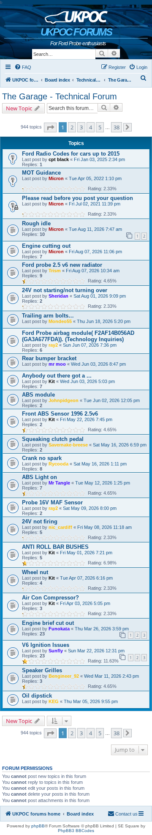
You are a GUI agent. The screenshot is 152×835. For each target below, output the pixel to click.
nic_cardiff (60, 527)
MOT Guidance (41, 173)
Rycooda (58, 463)
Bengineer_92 (64, 676)
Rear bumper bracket (49, 358)
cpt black (59, 159)
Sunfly (56, 650)
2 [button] (72, 127)
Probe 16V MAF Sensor (52, 502)
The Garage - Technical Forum (59, 96)
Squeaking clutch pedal (53, 439)
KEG (54, 701)
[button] (50, 127)
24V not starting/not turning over (64, 290)
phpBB (38, 826)
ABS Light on (39, 477)
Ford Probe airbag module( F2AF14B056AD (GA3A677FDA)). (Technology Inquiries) (78, 336)
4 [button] (90, 127)
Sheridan (58, 295)
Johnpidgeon (64, 400)
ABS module (38, 394)
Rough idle (36, 223)
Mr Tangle (59, 482)
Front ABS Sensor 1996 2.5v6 (60, 414)
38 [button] (116, 127)
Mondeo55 (60, 321)
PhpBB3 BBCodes (76, 830)
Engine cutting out (46, 246)
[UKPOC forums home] (76, 15)
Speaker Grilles (42, 670)
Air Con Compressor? (50, 597)
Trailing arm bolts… (48, 315)
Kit (52, 381)
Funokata (59, 628)
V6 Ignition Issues (45, 645)
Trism (55, 270)
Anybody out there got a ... (57, 375)
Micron (56, 178)
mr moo (57, 364)
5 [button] (99, 127)
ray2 (53, 345)
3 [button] (81, 127)
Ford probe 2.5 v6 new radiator (62, 265)
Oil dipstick (37, 696)
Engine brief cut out (48, 623)
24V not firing (39, 521)
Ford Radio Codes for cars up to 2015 (70, 154)
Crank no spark (42, 458)
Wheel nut (35, 572)
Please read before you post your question (77, 198)
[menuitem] (22, 67)
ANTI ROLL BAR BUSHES (55, 547)
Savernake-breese (68, 444)
